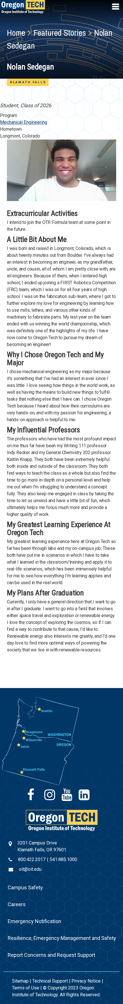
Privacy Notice (86, 981)
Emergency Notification (34, 921)
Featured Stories (59, 32)
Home (16, 32)
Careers (17, 904)
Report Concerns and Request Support (51, 955)
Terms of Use (25, 988)
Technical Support (50, 981)
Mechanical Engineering (23, 122)
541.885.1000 (63, 859)
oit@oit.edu (30, 869)
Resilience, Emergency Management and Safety (62, 938)
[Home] (62, 820)
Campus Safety (25, 887)
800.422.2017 (31, 859)
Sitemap (20, 981)
